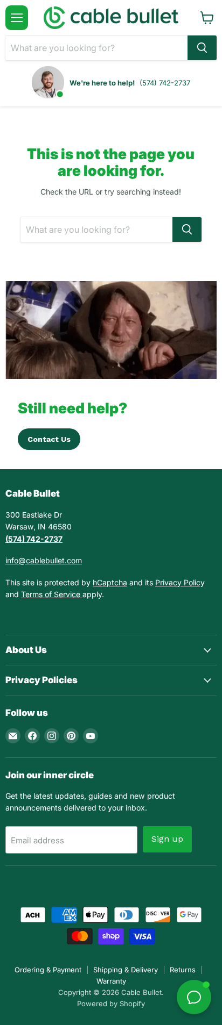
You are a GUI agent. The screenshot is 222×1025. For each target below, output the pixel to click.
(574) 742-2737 (165, 82)
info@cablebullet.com (43, 560)
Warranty (111, 981)
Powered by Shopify (111, 1003)
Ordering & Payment (48, 969)
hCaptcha (110, 582)
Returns (183, 969)
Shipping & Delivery (125, 969)
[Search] (202, 47)
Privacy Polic (177, 582)
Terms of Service (51, 594)
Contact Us (49, 439)
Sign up (167, 839)
